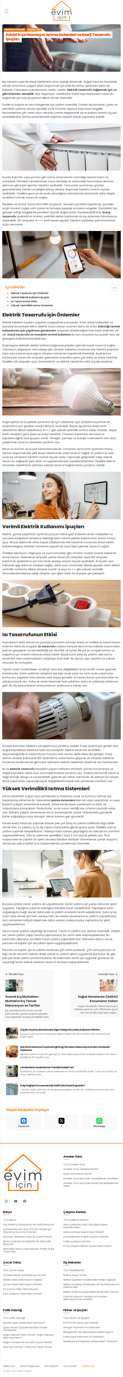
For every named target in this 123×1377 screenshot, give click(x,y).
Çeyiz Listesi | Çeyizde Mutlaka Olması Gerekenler (25, 1329)
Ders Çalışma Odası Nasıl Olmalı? (22, 1293)
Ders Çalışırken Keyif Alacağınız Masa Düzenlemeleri (85, 1226)
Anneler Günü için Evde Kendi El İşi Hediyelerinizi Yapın (90, 1184)
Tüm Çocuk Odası (13, 1270)
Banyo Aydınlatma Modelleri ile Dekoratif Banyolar (27, 1243)
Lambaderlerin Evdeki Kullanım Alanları (86, 1236)
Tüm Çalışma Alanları (75, 1220)
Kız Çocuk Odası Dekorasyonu (20, 1289)
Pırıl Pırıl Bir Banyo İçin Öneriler (81, 1323)
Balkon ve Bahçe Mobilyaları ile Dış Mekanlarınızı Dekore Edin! (91, 1286)
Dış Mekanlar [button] (72, 1263)
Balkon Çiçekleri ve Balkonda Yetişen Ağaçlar (89, 1279)
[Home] (61, 11)
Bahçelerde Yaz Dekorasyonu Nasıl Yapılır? (88, 1332)
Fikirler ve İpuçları (15, 30)
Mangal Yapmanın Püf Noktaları (81, 1327)
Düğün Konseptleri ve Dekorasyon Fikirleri (27, 1342)
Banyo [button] (7, 1212)
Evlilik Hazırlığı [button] (12, 1310)
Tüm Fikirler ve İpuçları (76, 1318)
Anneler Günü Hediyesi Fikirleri (80, 1169)
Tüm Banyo (9, 1220)
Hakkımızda (9, 1366)
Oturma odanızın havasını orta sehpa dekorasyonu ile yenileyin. (85, 1298)
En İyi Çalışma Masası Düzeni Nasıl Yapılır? (87, 1246)
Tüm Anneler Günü (74, 1164)
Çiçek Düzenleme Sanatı (77, 1173)
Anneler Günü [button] (72, 1157)
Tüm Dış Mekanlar (73, 1270)
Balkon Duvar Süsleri (75, 1275)
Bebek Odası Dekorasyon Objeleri (22, 1279)
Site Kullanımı (51, 1366)
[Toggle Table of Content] (113, 288)
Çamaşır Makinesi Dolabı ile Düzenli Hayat (27, 1236)
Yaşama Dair (33, 30)
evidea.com (88, 1366)
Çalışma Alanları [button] (74, 1212)
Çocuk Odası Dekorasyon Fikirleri (22, 1284)
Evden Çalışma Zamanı (76, 1241)
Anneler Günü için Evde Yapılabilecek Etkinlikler (90, 1178)
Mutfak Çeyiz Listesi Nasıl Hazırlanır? (24, 1323)
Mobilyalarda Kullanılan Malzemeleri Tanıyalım (90, 1341)
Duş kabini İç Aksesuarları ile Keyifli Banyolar (28, 1224)
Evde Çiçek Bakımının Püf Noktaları (83, 1336)
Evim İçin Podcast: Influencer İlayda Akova (27, 1347)
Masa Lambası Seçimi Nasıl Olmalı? (83, 1232)
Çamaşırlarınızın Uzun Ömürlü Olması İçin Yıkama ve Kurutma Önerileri (27, 1230)
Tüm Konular (70, 1366)
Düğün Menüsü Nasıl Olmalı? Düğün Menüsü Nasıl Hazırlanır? (28, 1336)
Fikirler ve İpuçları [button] (75, 1310)
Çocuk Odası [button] (12, 1263)
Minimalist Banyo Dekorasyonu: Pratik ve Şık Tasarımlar (28, 1250)
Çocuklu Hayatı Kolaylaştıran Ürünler (24, 1275)
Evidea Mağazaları (30, 1366)
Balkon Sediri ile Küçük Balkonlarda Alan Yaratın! (91, 1292)
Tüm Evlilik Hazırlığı (14, 1318)
